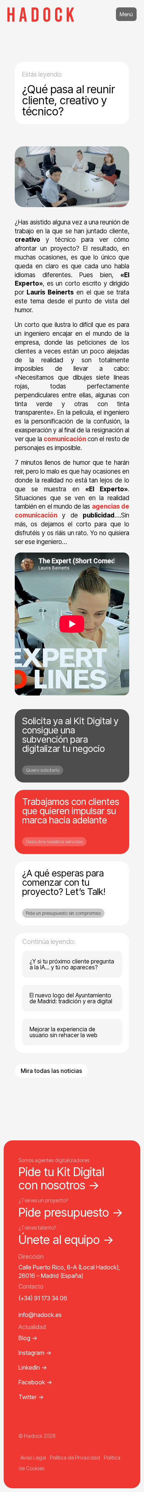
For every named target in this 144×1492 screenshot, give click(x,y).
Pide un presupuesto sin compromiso (63, 913)
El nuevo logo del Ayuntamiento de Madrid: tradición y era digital (71, 998)
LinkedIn (32, 1367)
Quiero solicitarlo (42, 770)
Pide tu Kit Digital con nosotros (61, 1178)
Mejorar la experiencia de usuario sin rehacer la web (63, 1032)
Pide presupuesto (70, 1212)
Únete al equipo (66, 1240)
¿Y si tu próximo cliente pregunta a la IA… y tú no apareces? (72, 964)
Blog (27, 1338)
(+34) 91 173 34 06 (42, 1298)
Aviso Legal (33, 1457)
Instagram (34, 1352)
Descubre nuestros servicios (54, 841)
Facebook (35, 1382)
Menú (126, 14)
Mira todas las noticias (51, 1070)
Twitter (31, 1397)
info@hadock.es (40, 1314)
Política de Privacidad (75, 1457)
